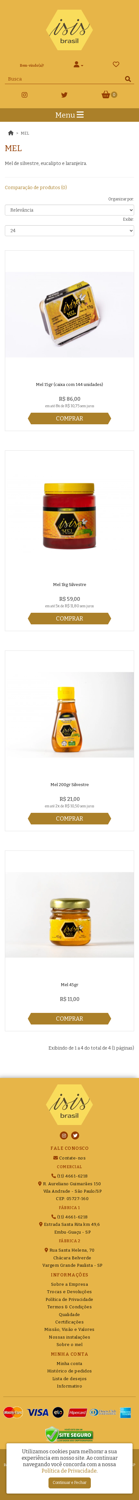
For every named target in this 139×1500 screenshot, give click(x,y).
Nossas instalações (69, 1337)
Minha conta (69, 1363)
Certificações (69, 1322)
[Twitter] (64, 96)
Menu (66, 115)
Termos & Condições (69, 1306)
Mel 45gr (69, 984)
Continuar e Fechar (70, 1482)
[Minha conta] (78, 65)
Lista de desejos (69, 1378)
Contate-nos (72, 1158)
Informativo (69, 1386)
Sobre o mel (70, 1344)
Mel (25, 133)
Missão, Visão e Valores (69, 1329)
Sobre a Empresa (69, 1284)
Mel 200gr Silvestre (69, 784)
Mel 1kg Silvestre (69, 584)
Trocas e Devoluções (69, 1291)
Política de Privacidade (69, 1299)
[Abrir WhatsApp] (123, 1484)
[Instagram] (24, 96)
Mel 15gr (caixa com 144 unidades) (69, 384)
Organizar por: (121, 199)
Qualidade (69, 1314)
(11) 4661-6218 (72, 1176)
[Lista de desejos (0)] (116, 65)
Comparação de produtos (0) (36, 187)
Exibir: (128, 219)
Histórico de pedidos (69, 1371)
